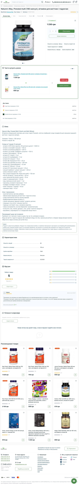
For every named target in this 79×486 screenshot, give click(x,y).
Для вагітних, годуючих (19, 5)
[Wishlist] (23, 348)
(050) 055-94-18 (5, 456)
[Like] (14, 304)
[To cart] (23, 374)
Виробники (40, 469)
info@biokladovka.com (21, 464)
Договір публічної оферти (43, 460)
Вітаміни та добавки (8, 5)
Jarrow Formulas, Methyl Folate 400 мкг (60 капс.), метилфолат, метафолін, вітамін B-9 (64, 368)
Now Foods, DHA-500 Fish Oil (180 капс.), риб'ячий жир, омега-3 (13, 399)
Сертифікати (40, 457)
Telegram (75, 457)
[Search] (42, 2)
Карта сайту (40, 468)
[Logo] (6, 2)
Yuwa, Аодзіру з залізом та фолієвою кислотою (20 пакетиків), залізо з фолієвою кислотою (38, 400)
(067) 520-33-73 (5, 458)
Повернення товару (42, 458)
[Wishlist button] (75, 20)
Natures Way (10, 12)
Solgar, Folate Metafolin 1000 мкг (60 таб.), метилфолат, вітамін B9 (65, 431)
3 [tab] (73, 68)
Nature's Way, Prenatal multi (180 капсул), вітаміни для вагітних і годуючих (30, 74)
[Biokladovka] (13, 449)
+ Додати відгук (9, 286)
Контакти (40, 466)
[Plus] (56, 31)
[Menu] (1, 2)
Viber (74, 459)
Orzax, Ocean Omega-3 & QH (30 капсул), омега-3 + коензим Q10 (13, 431)
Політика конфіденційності (44, 462)
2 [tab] (72, 68)
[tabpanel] (23, 40)
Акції (39, 471)
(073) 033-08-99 (5, 460)
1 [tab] (22, 63)
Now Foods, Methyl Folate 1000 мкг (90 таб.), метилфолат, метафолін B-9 (38, 367)
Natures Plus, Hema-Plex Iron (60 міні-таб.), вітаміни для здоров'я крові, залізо (31, 87)
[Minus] (50, 31)
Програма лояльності (42, 464)
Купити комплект (64, 85)
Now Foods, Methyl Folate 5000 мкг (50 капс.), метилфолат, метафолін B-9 (12, 367)
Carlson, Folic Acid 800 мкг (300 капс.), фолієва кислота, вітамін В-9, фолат (64, 399)
